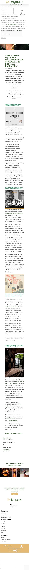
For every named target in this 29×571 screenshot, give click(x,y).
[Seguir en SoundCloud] (15, 564)
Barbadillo (3, 521)
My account (3, 530)
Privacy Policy (4, 541)
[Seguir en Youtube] (15, 560)
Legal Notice (11, 548)
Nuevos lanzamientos (8, 442)
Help (2, 532)
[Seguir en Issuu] (15, 568)
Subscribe (4, 37)
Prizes (4, 445)
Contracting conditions (6, 539)
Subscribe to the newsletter (9, 18)
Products (3, 528)
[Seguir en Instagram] (15, 556)
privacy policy (18, 30)
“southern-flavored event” (12, 307)
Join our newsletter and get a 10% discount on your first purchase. (14, 490)
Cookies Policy (17, 548)
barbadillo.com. (13, 420)
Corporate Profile (4, 515)
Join (14, 494)
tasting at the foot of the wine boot (14, 213)
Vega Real (3, 523)
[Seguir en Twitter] (15, 552)
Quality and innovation (6, 517)
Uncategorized (7, 447)
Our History (3, 513)
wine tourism (10, 418)
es (21, 16)
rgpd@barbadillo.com (13, 24)
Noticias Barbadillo (8, 440)
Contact (2, 537)
